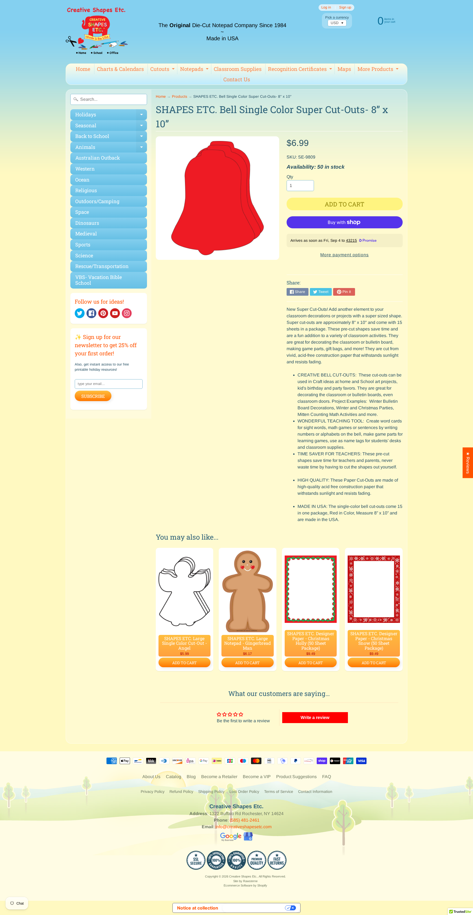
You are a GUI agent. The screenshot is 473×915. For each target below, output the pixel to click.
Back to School (111, 137)
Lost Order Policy (244, 791)
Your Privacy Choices (254, 908)
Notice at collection (197, 908)
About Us (151, 776)
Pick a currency (337, 17)
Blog (191, 776)
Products (179, 96)
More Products (378, 69)
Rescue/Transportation (102, 266)
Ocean (82, 179)
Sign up (345, 7)
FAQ (326, 776)
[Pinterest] (103, 313)
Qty (290, 176)
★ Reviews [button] (468, 463)
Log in (326, 7)
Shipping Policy (211, 791)
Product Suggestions (296, 776)
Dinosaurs (87, 223)
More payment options (344, 254)
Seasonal (111, 126)
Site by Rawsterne (245, 881)
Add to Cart (184, 662)
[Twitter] (80, 313)
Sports (82, 244)
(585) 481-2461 (244, 820)
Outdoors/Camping (97, 201)
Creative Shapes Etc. (243, 876)
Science (84, 255)
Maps (344, 68)
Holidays (111, 115)
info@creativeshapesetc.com (243, 826)
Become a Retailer (219, 776)
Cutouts (163, 69)
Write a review (315, 717)
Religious (86, 190)
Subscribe (93, 396)
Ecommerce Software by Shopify (245, 885)
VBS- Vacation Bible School (98, 280)
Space (82, 212)
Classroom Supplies (237, 68)
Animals (111, 148)
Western (85, 168)
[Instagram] (127, 313)
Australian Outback (97, 157)
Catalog (173, 776)
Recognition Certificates (300, 69)
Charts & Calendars (120, 68)
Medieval (86, 233)
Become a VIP (257, 776)
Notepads (195, 69)
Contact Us (236, 79)
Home (83, 68)
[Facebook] (91, 313)
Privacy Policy (153, 791)
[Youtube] (115, 313)
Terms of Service (278, 791)
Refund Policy (181, 791)
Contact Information (315, 791)
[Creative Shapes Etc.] (97, 31)
